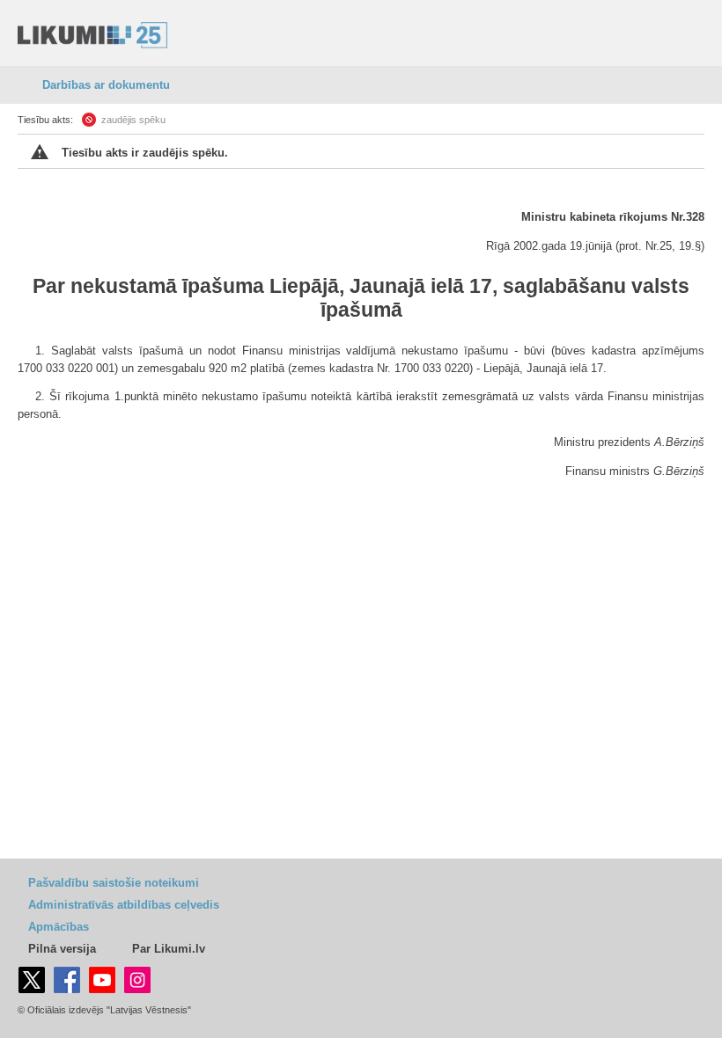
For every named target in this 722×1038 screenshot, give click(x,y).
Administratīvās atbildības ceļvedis (123, 904)
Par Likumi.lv (168, 948)
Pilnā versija (62, 948)
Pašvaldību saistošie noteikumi (113, 882)
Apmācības (58, 926)
